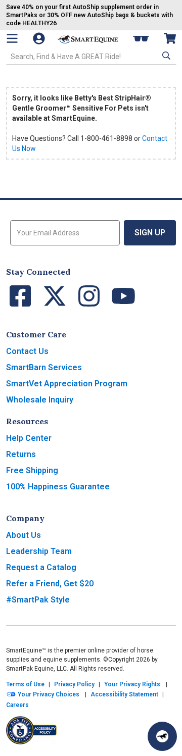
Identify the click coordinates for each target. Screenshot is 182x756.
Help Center (29, 438)
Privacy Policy (74, 684)
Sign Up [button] (149, 232)
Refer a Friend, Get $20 (50, 583)
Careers (17, 705)
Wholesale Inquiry (39, 400)
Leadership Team (39, 551)
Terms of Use (25, 684)
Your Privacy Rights (132, 684)
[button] (165, 55)
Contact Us (27, 351)
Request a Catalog (41, 567)
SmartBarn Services (44, 367)
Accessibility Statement (124, 694)
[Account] (40, 38)
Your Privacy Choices (47, 694)
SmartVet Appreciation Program (66, 383)
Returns (21, 454)
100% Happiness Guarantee (58, 486)
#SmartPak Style (38, 599)
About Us (23, 535)
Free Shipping (32, 470)
